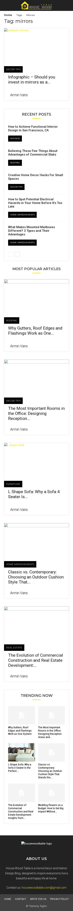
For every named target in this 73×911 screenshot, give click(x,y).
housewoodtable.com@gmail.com (44, 887)
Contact (20, 899)
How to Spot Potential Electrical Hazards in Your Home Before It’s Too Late (35, 202)
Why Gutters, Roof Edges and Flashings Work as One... (35, 331)
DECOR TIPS (13, 69)
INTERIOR (15, 138)
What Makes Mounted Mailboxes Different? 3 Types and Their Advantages (31, 230)
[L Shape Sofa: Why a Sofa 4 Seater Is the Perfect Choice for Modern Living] (36, 459)
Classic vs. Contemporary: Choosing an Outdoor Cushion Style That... (36, 577)
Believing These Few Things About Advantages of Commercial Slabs (32, 152)
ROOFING (15, 162)
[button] (67, 5)
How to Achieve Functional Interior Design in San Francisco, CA (33, 128)
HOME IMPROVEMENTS (22, 214)
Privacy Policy (59, 899)
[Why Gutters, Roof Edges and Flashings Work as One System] (36, 295)
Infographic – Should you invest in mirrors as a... (31, 80)
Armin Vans (19, 95)
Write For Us (38, 899)
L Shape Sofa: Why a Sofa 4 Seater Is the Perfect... (19, 767)
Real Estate (14, 647)
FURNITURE (13, 483)
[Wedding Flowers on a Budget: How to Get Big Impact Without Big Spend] (51, 793)
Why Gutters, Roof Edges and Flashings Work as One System (20, 730)
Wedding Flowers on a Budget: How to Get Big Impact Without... (50, 808)
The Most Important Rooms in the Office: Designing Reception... (36, 413)
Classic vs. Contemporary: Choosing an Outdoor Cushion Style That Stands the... (50, 771)
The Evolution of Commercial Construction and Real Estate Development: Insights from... (20, 811)
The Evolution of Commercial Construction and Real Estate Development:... (35, 660)
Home (8, 15)
